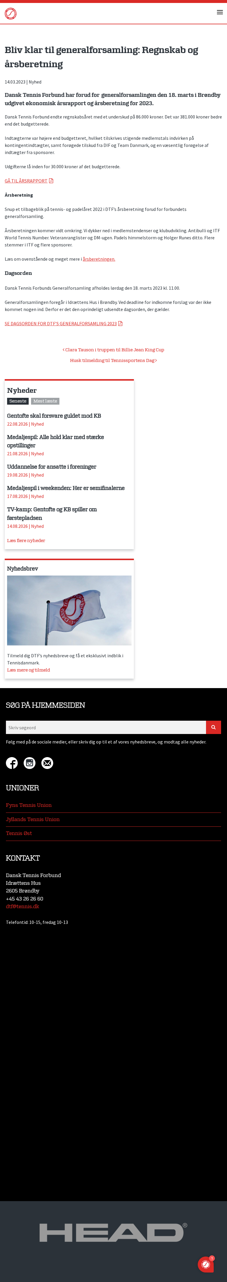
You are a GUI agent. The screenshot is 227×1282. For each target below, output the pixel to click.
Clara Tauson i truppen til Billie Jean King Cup (114, 350)
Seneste (17, 401)
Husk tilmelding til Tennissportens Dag (112, 360)
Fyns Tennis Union (29, 805)
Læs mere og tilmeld (28, 670)
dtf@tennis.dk (22, 906)
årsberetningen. (99, 259)
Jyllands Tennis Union (33, 819)
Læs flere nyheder (26, 541)
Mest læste (45, 401)
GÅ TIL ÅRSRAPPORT (26, 181)
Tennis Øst (19, 833)
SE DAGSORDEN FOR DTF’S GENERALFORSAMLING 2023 (61, 323)
